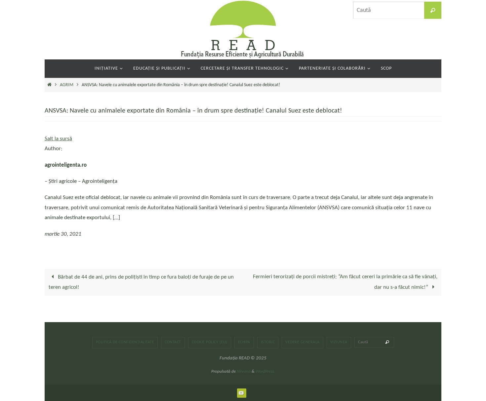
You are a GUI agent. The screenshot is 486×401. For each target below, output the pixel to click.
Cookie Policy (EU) (209, 342)
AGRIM (66, 85)
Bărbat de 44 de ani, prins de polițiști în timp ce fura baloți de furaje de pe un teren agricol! (141, 282)
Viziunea (338, 342)
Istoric (268, 342)
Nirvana (244, 371)
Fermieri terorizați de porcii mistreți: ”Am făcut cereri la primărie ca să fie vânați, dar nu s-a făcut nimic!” (345, 282)
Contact (173, 342)
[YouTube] (241, 392)
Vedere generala (302, 342)
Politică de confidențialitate (125, 342)
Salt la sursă (58, 139)
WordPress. (265, 371)
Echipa (244, 342)
